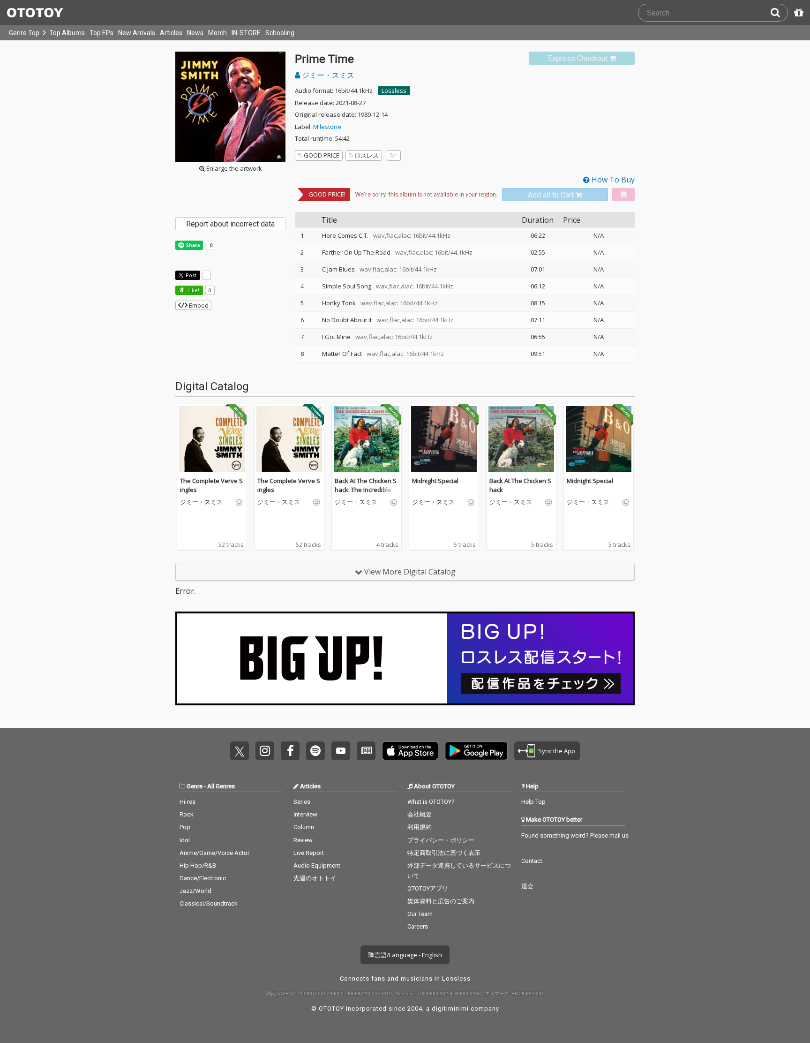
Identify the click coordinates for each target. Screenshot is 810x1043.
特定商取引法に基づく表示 (443, 852)
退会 (527, 886)
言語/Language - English (407, 955)
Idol (185, 840)
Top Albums (67, 33)
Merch (217, 33)
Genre (194, 786)
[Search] (779, 12)
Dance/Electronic (203, 878)
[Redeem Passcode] (797, 13)
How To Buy (612, 179)
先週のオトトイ (314, 878)
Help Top (533, 801)
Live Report (308, 852)
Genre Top (24, 33)
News (195, 33)
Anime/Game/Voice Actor (214, 852)
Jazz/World (195, 890)
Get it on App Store (410, 750)
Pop (185, 827)
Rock (187, 814)
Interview (305, 814)
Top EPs (101, 33)
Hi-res (187, 801)
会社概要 (419, 814)
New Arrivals (136, 33)
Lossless (394, 90)
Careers (417, 926)
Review (303, 840)
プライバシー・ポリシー (440, 840)
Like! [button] (192, 290)
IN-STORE (246, 33)
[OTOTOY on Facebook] (290, 750)
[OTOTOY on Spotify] (315, 750)
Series (301, 801)
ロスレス (366, 155)
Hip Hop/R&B (198, 865)
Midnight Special (435, 480)
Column (303, 827)
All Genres (221, 786)
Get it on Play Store (476, 750)
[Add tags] (394, 155)
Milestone (327, 126)
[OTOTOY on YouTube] (340, 750)
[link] (582, 58)
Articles (171, 33)
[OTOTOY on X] (239, 750)
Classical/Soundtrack (209, 903)
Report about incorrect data (230, 223)
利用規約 (419, 827)
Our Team (420, 913)
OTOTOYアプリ (427, 888)
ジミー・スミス (327, 75)
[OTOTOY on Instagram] (264, 750)
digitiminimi (450, 1008)
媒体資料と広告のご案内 (440, 901)
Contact (531, 860)
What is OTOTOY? (431, 801)
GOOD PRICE (321, 155)
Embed (198, 305)
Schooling (279, 33)
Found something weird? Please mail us (575, 835)
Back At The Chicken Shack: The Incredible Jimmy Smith (366, 489)
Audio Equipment (316, 865)
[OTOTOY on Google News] (366, 750)
